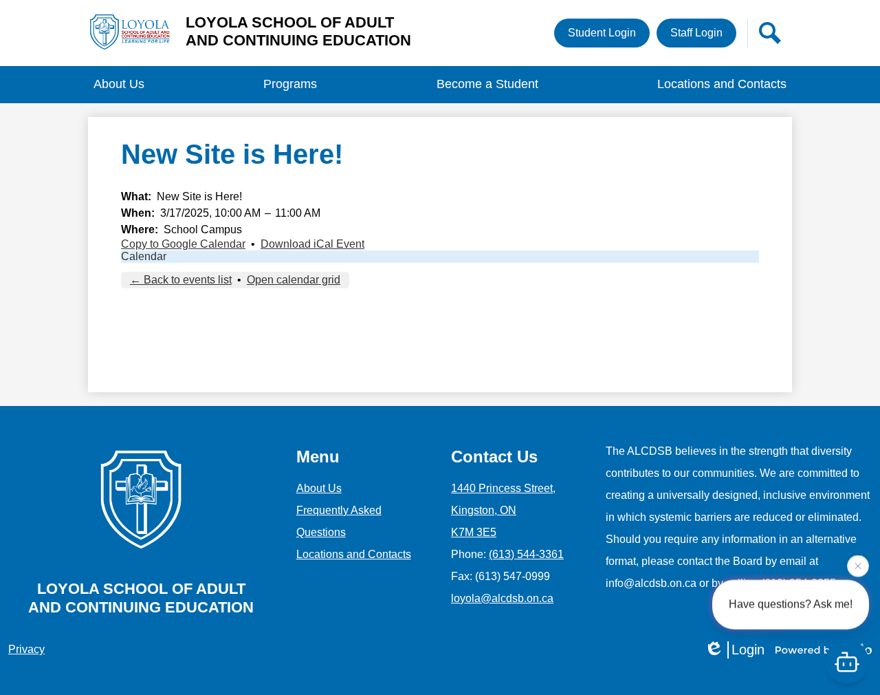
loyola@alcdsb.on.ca (502, 598)
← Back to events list (181, 280)
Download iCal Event (312, 244)
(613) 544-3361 (526, 554)
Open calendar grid (293, 280)
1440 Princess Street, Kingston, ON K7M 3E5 (503, 510)
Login (748, 649)
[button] (119, 84)
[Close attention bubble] (858, 566)
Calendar (143, 256)
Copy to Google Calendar (183, 244)
